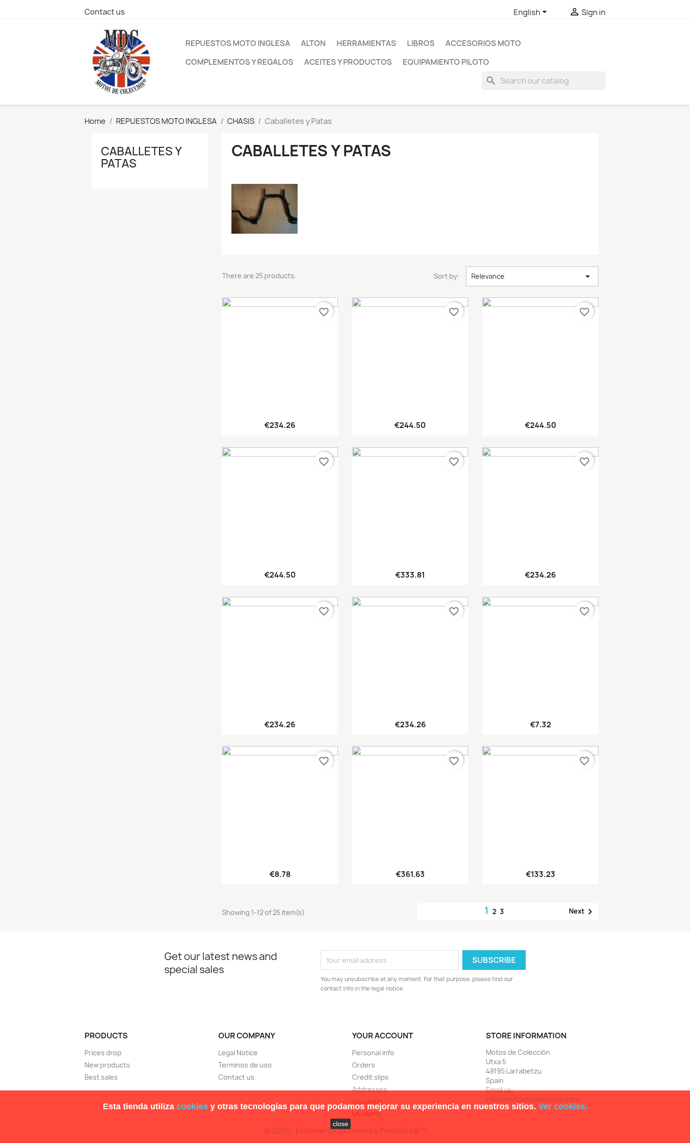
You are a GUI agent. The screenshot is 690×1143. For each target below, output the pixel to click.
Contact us (104, 12)
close (340, 1124)
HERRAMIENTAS (366, 43)
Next (582, 911)
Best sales (101, 1077)
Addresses (369, 1089)
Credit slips (370, 1077)
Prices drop (103, 1052)
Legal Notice (238, 1052)
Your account (382, 1035)
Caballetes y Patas (141, 157)
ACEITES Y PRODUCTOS (348, 62)
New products (107, 1064)
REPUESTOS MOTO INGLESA (237, 43)
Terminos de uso (245, 1064)
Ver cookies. (563, 1106)
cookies (192, 1106)
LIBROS (421, 43)
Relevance (532, 276)
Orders (363, 1064)
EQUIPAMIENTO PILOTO (446, 62)
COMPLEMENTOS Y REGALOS (239, 62)
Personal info (373, 1052)
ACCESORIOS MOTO (483, 43)
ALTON (313, 43)
